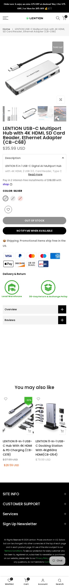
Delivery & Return (14, 274)
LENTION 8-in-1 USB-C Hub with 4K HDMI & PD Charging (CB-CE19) (17, 448)
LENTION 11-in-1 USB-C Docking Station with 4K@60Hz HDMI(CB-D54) (50, 448)
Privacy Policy (42, 558)
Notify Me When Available (34, 231)
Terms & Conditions (13, 551)
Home (6, 29)
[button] (34, 158)
